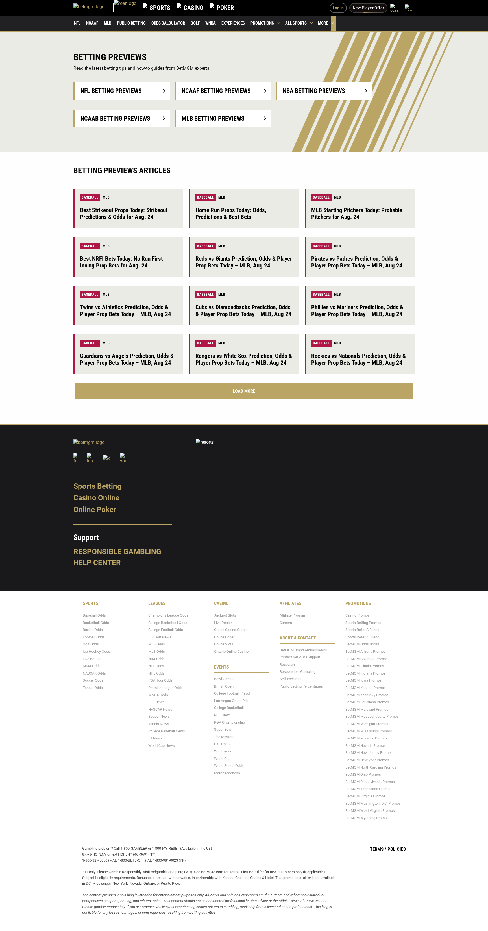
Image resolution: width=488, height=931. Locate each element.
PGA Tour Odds (160, 680)
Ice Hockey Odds (96, 651)
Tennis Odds (93, 688)
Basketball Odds (96, 622)
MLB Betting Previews (213, 118)
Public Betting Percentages (301, 686)
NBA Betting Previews (314, 90)
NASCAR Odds (94, 673)
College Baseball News (166, 731)
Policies (396, 849)
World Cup (222, 758)
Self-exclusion (291, 679)
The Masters (224, 736)
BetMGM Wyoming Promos (367, 817)
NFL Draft (222, 715)
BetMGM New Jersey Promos (369, 753)
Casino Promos (357, 615)
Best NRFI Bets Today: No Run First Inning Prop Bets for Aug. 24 (121, 262)
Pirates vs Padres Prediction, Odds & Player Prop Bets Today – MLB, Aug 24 (356, 262)
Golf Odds (91, 644)
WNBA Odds (158, 695)
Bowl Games (224, 679)
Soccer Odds (93, 680)
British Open (224, 686)
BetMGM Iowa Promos (363, 680)
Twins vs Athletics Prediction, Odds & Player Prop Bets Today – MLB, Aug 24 (125, 310)
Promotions (262, 23)
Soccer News (159, 716)
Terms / (378, 849)
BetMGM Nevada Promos (365, 745)
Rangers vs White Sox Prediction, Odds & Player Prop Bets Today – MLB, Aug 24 (243, 359)
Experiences (233, 23)
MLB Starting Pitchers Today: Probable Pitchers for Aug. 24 (356, 213)
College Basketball (229, 708)
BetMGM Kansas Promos (365, 688)
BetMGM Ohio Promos (363, 774)
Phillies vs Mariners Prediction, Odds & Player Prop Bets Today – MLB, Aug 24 (357, 310)
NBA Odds (156, 658)
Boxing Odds (93, 630)
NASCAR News (160, 709)
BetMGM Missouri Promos (366, 738)
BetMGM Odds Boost (362, 644)
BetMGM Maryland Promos (366, 709)
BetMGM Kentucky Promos (367, 695)
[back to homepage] (125, 8)
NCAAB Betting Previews (115, 118)
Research (287, 664)
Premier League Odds (165, 688)
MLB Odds (156, 644)
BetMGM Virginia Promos (365, 796)
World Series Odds (229, 765)
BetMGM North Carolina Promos (370, 767)
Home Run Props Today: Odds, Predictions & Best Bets (230, 213)
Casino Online (96, 497)
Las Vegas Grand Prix (231, 700)
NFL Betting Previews (111, 90)
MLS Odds (156, 651)
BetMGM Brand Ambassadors (303, 650)
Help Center (97, 562)
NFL (77, 23)
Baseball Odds (94, 615)
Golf (195, 23)
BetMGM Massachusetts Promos (372, 716)
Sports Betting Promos (363, 622)
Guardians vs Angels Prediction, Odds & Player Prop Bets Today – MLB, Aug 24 (127, 359)
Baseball (90, 197)
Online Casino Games (231, 630)
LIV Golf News (159, 637)
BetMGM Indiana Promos (365, 673)
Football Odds (94, 637)
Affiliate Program (293, 615)
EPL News (156, 702)
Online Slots (223, 644)
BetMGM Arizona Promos (365, 651)
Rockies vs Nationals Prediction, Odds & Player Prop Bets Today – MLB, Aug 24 (358, 359)
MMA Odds (92, 666)
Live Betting (92, 658)
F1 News (155, 738)
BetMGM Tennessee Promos (368, 789)
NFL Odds (156, 666)
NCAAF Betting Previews (216, 90)
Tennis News (158, 724)
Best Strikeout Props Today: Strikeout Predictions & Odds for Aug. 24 (123, 213)
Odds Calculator (168, 23)
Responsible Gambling (117, 551)
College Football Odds (165, 630)
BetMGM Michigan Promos (366, 724)
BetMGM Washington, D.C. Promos (373, 803)
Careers (286, 622)
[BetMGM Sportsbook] (93, 8)
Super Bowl (223, 729)
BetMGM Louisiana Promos (367, 702)
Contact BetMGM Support (300, 657)
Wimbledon (223, 751)
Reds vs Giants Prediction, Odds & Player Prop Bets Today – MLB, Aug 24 (243, 262)
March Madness (227, 773)
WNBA (210, 23)
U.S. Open (222, 744)
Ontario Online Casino (231, 651)
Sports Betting (97, 486)
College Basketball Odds (167, 622)
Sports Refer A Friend (362, 630)
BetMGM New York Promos (367, 760)
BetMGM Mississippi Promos (368, 731)
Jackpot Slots (225, 615)
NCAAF (92, 23)
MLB (107, 23)
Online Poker (94, 509)
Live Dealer (223, 622)
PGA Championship (229, 722)
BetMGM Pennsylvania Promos (370, 781)
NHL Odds (156, 673)
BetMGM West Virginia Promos (370, 810)
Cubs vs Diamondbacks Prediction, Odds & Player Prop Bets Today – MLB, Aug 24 (243, 310)
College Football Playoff (233, 693)
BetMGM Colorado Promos (366, 658)
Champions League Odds (168, 615)
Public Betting (131, 23)
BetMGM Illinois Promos (364, 666)
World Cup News (161, 745)
